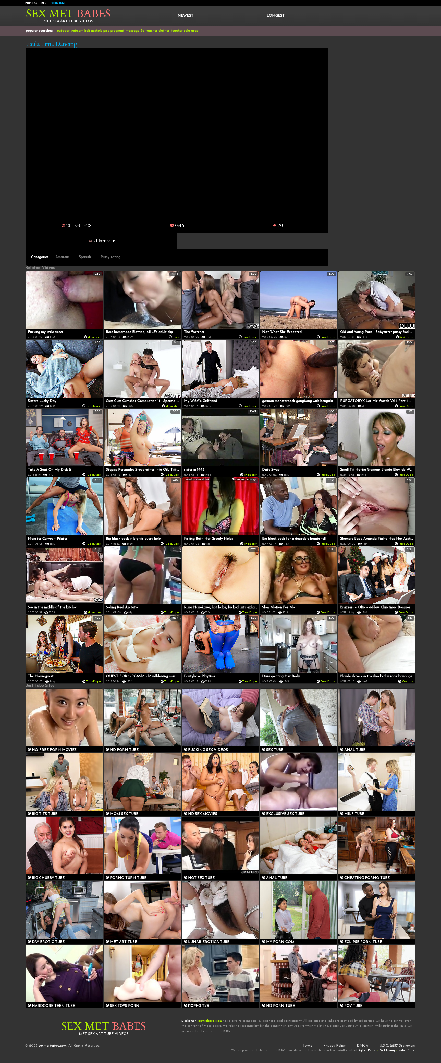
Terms (307, 1046)
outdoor (63, 31)
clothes (164, 31)
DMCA (362, 1046)
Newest (185, 16)
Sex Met (68, 13)
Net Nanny (387, 1050)
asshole (96, 31)
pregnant (117, 31)
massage (132, 31)
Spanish (85, 257)
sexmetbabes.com (53, 1046)
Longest (276, 16)
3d (142, 31)
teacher (151, 31)
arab (195, 31)
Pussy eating (110, 257)
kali (87, 31)
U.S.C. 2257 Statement (397, 1046)
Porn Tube (58, 3)
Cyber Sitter (407, 1050)
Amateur (62, 257)
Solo (187, 31)
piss (106, 31)
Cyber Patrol (367, 1050)
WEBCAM (77, 31)
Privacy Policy (334, 1046)
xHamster (103, 240)
